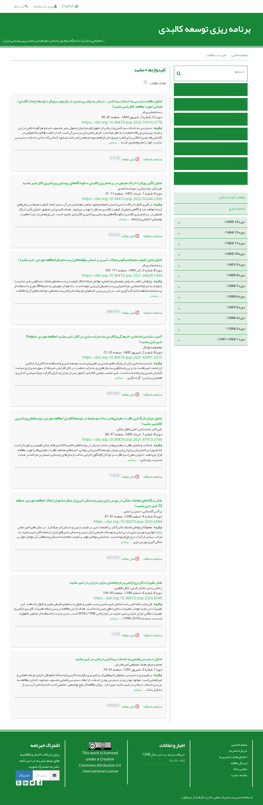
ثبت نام (19, 6)
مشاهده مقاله (152, 159)
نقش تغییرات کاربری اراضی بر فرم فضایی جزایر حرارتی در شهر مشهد (115, 582)
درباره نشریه (238, 750)
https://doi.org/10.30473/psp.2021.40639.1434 (122, 275)
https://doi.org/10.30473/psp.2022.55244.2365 (122, 198)
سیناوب (186, 797)
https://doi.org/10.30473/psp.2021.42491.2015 (122, 357)
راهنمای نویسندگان (230, 134)
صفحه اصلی (240, 54)
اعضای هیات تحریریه (233, 756)
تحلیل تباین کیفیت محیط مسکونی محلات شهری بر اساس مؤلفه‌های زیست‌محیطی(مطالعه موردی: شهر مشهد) (90, 259)
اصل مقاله (123, 159)
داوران (238, 164)
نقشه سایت (239, 775)
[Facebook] (39, 784)
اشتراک (24, 775)
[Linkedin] (25, 784)
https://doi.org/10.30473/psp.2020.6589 (127, 521)
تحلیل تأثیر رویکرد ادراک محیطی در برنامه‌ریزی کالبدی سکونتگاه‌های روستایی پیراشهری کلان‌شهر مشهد (92, 182)
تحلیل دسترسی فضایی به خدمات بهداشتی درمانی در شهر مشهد (118, 658)
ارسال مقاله (235, 149)
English (68, 6)
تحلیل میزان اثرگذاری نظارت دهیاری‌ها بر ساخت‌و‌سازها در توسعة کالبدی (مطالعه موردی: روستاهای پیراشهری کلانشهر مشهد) (88, 421)
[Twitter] (32, 784)
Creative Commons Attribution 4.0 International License (100, 765)
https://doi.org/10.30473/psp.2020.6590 (127, 598)
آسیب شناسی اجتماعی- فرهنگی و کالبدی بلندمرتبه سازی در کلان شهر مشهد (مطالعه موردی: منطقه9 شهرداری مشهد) (94, 339)
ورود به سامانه (43, 6)
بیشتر (112, 142)
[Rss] (18, 784)
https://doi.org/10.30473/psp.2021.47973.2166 (122, 439)
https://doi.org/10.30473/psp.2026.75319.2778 (122, 122)
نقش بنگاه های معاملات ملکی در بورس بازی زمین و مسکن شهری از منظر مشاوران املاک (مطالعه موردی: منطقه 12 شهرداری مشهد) (89, 503)
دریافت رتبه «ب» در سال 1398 (163, 754)
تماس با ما (236, 179)
